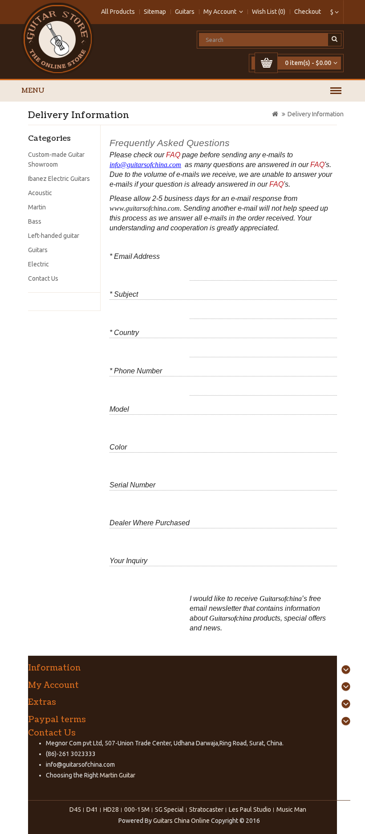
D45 (75, 809)
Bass (34, 221)
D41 (92, 809)
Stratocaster (206, 809)
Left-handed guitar (53, 235)
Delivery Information (316, 114)
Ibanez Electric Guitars (59, 178)
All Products (118, 11)
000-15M (137, 809)
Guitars (185, 11)
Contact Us (43, 278)
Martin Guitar (116, 775)
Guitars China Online (181, 820)
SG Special (169, 809)
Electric (38, 264)
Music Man (291, 809)
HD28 (111, 809)
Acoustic (40, 192)
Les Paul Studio (250, 809)
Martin (37, 207)
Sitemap (155, 11)
